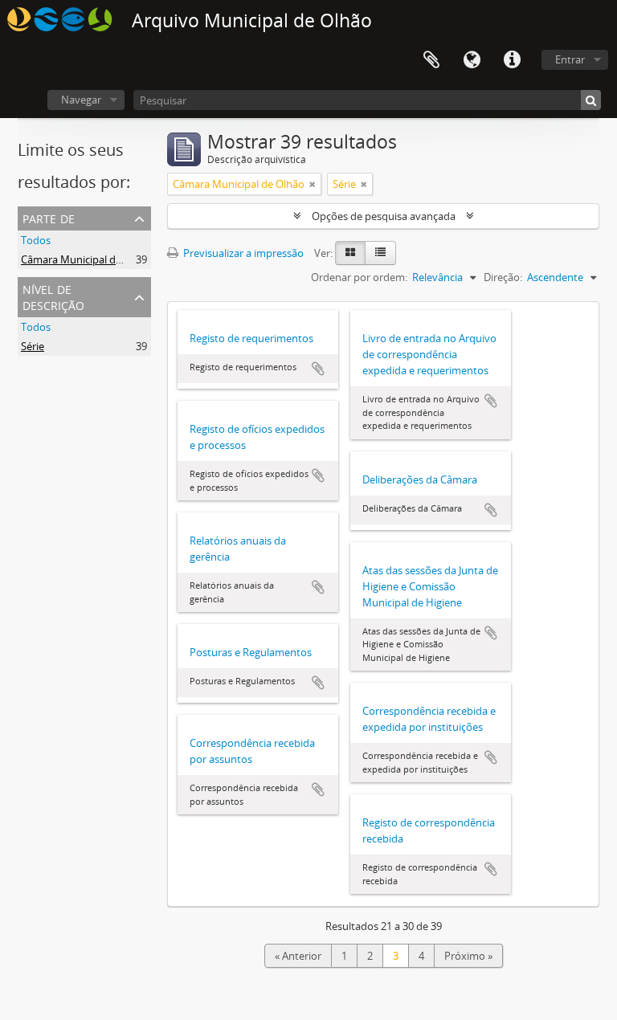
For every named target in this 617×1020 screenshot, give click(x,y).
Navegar (81, 99)
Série (32, 346)
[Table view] (380, 253)
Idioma (472, 60)
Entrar (570, 59)
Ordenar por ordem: (359, 277)
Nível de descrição (53, 296)
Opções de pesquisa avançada (383, 216)
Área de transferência (431, 60)
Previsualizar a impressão (242, 253)
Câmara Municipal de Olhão (87, 259)
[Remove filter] (312, 184)
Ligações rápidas (512, 60)
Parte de (48, 217)
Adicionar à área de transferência (318, 369)
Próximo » (468, 956)
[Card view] (350, 253)
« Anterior (298, 956)
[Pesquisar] (591, 100)
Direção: (503, 277)
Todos (36, 240)
